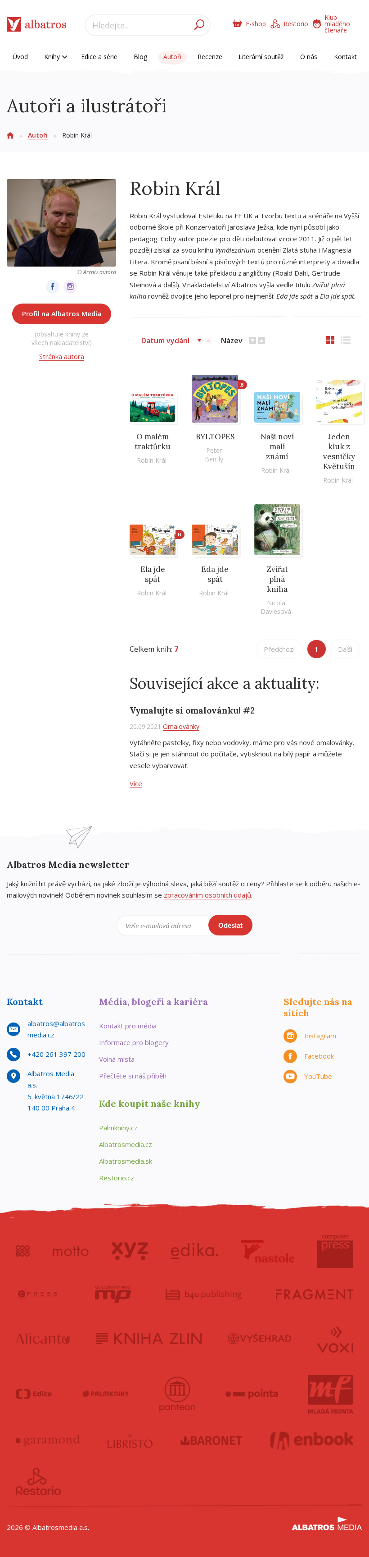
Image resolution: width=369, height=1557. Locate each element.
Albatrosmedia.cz (125, 1144)
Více (136, 783)
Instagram (320, 1035)
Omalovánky (181, 726)
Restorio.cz (116, 1177)
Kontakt (345, 56)
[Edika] (194, 1251)
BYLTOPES (215, 437)
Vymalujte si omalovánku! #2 (192, 710)
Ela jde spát (152, 574)
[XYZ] (130, 1251)
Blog (140, 56)
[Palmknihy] (105, 1394)
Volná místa (117, 1059)
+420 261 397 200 (56, 1054)
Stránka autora (61, 356)
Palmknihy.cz (118, 1127)
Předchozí (279, 649)
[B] (215, 401)
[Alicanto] (43, 1339)
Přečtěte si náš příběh (132, 1075)
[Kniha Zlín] (149, 1339)
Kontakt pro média (128, 1025)
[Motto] (71, 1251)
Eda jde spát (215, 574)
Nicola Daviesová (276, 607)
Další (345, 649)
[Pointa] (251, 1394)
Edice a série (99, 56)
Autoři (172, 56)
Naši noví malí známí (277, 446)
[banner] (37, 26)
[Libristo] (130, 1441)
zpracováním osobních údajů (207, 894)
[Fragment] (314, 1294)
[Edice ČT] (34, 1394)
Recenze (210, 56)
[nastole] (268, 1251)
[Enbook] (312, 1441)
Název (232, 340)
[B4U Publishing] (204, 1294)
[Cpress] (38, 1294)
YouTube (318, 1076)
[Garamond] (48, 1441)
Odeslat (230, 925)
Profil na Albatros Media (61, 313)
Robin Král (151, 460)
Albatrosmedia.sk (125, 1160)
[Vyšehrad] (259, 1339)
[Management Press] (113, 1294)
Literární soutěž (261, 56)
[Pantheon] (177, 1394)
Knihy (53, 56)
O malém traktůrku (153, 441)
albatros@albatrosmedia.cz (56, 1029)
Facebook (319, 1055)
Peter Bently (214, 454)
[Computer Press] (335, 1251)
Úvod (20, 56)
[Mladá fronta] (330, 1394)
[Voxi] (335, 1339)
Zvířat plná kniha (277, 579)
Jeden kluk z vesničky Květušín (339, 451)
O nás (308, 56)
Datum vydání (165, 340)
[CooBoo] (23, 1251)
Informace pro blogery (134, 1042)
